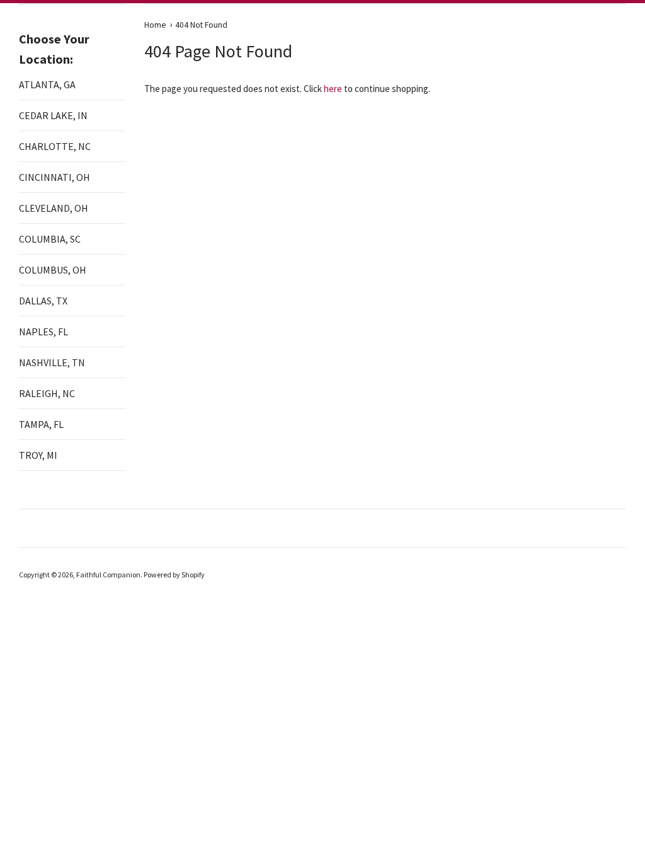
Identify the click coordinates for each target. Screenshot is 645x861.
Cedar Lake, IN (53, 115)
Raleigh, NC (47, 393)
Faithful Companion (108, 574)
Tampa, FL (41, 424)
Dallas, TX (43, 300)
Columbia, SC (50, 239)
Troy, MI (38, 455)
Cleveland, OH (53, 208)
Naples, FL (43, 331)
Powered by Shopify (174, 574)
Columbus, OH (52, 269)
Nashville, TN (52, 362)
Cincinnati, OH (54, 177)
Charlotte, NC (55, 146)
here (333, 89)
